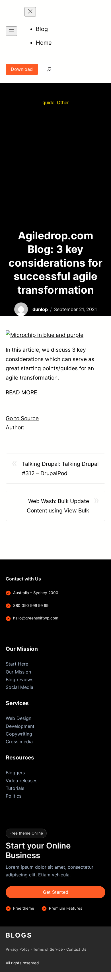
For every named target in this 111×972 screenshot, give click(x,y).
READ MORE (21, 392)
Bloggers (15, 772)
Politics (13, 796)
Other (63, 102)
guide (48, 102)
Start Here (17, 664)
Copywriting (19, 734)
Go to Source (22, 418)
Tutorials (15, 788)
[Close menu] (30, 12)
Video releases (21, 780)
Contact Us (76, 949)
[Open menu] (11, 31)
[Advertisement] (55, 167)
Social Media (19, 687)
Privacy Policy (18, 949)
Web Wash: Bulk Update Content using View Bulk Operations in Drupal (58, 506)
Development (20, 726)
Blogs (19, 935)
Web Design (18, 718)
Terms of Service (48, 949)
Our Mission (18, 672)
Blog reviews (19, 679)
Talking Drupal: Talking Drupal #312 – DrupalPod (60, 468)
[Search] (45, 69)
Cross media (19, 741)
